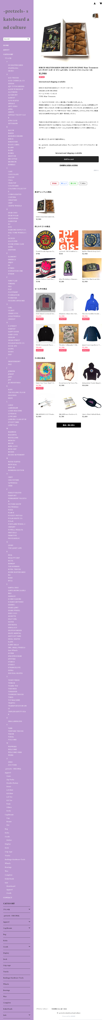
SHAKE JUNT (13, 608)
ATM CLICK (12, 121)
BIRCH (10, 139)
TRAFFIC (11, 703)
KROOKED (12, 395)
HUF (10, 354)
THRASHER (12, 692)
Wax (6, 871)
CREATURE (12, 200)
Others (9, 807)
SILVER (11, 622)
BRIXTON (12, 156)
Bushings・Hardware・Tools (15, 859)
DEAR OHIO (12, 213)
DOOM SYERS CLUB (16, 244)
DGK (10, 227)
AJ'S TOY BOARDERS (16, 86)
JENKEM (11, 371)
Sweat (8, 786)
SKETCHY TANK (14, 636)
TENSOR (11, 683)
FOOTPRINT (13, 292)
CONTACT (7, 898)
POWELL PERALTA (15, 530)
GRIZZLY (11, 319)
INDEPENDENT (14, 361)
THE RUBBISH (14, 566)
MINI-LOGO (13, 446)
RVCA (10, 581)
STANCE (11, 662)
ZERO (10, 762)
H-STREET (12, 326)
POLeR (10, 521)
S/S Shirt (9, 793)
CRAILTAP (12, 183)
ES (9, 265)
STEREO (11, 665)
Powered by (66, 1016)
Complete (8, 875)
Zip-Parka (10, 780)
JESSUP (11, 374)
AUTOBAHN (13, 123)
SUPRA (10, 670)
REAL (10, 555)
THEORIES (12, 689)
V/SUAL (11, 737)
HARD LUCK (13, 335)
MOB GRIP (12, 449)
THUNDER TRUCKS (16, 694)
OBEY (10, 477)
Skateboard (10, 886)
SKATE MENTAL (14, 633)
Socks (8, 811)
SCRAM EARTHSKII (15, 602)
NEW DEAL (12, 465)
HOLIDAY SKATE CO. (16, 343)
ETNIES (11, 268)
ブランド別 (8, 58)
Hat (7, 825)
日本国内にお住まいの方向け (69, 165)
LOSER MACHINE (15, 411)
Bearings (8, 867)
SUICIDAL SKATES (15, 673)
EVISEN (11, 274)
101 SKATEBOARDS (15, 65)
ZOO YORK (12, 765)
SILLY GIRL (12, 619)
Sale (6, 883)
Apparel (8, 773)
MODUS (11, 452)
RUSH (10, 578)
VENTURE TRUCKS (15, 731)
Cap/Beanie (9, 815)
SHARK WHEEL (14, 610)
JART (10, 377)
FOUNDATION (14, 295)
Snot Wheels (13, 650)
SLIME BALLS (13, 645)
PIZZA (10, 510)
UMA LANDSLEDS (15, 721)
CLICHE (11, 177)
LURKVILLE (12, 425)
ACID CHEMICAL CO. (16, 81)
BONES (11, 153)
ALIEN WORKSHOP (15, 89)
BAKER (11, 133)
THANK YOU (13, 686)
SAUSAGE (12, 596)
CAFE (10, 171)
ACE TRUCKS (13, 78)
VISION (11, 734)
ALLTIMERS (12, 92)
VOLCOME (12, 740)
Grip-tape (8, 852)
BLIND (10, 150)
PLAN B (11, 513)
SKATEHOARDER (15, 630)
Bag (6, 829)
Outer (8, 776)
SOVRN (11, 653)
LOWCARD (12, 416)
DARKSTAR (12, 221)
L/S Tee (9, 797)
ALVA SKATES (13, 101)
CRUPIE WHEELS (15, 206)
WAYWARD (12, 747)
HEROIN (11, 337)
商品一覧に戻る (69, 425)
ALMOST (11, 98)
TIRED (10, 697)
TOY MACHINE (14, 700)
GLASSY (11, 310)
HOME (6, 45)
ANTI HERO (13, 106)
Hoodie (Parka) (12, 783)
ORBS (10, 486)
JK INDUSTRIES (14, 383)
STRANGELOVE (14, 667)
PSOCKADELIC (14, 538)
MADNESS (12, 432)
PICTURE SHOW (14, 504)
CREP (10, 203)
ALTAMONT (13, 95)
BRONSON (12, 162)
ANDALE (11, 103)
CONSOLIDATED (14, 194)
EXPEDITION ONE (15, 271)
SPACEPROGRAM (15, 656)
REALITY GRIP (14, 558)
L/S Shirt (9, 790)
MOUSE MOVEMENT (16, 455)
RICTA (10, 561)
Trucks (7, 856)
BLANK (11, 147)
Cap (8, 818)
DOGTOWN (12, 241)
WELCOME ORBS (15, 752)
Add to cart (69, 159)
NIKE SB (11, 467)
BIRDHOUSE (13, 142)
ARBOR (11, 112)
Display (8, 844)
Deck (7, 848)
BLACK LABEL (14, 145)
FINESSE (11, 284)
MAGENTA (12, 435)
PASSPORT (12, 495)
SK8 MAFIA (12, 625)
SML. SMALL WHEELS (16, 648)
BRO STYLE (12, 159)
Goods (7, 837)
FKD (9, 286)
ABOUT (6, 50)
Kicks (7, 833)
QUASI (10, 545)
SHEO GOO (12, 613)
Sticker (9, 840)
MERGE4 (11, 440)
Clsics (10, 180)
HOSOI (11, 352)
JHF (9, 380)
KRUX (10, 398)
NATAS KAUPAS (14, 462)
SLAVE (10, 642)
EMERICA (12, 260)
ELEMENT (12, 257)
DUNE (10, 247)
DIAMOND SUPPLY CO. (17, 230)
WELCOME (12, 749)
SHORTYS (12, 616)
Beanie (9, 822)
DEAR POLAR (13, 216)
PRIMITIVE (12, 535)
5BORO (11, 71)
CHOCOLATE (13, 174)
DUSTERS (12, 250)
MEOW (11, 443)
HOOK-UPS (12, 346)
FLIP (10, 289)
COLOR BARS (13, 186)
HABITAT (12, 329)
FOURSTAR (12, 298)
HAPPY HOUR (13, 332)
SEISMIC (11, 605)
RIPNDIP (11, 564)
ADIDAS (11, 83)
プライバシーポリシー (42, 1009)
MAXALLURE (13, 438)
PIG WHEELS (13, 507)
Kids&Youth (9, 879)
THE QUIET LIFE (15, 548)
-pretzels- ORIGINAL (13, 769)
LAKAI (10, 405)
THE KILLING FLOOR (16, 392)
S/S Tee (9, 800)
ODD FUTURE (13, 480)
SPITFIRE (12, 659)
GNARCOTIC (13, 313)
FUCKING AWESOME (16, 301)
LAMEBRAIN (13, 408)
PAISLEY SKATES (14, 493)
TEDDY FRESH (14, 680)
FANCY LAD (12, 281)
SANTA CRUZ (13, 588)
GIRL (10, 308)
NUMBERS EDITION (16, 470)
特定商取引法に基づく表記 (59, 1009)
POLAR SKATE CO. (15, 518)
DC (9, 224)
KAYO (10, 390)
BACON (11, 130)
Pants (8, 804)
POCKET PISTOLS (15, 515)
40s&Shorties (13, 68)
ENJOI (10, 262)
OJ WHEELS (12, 483)
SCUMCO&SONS (14, 599)
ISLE (10, 364)
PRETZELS (12, 533)
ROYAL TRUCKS (14, 569)
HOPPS (11, 349)
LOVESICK (12, 414)
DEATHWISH (13, 218)
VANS (10, 728)
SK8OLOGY (12, 628)
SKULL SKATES (14, 639)
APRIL (10, 109)
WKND (10, 755)
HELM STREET (14, 340)
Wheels (8, 863)
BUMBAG (11, 165)
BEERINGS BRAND (15, 136)
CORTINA (12, 197)
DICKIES (11, 238)
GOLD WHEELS (14, 316)
